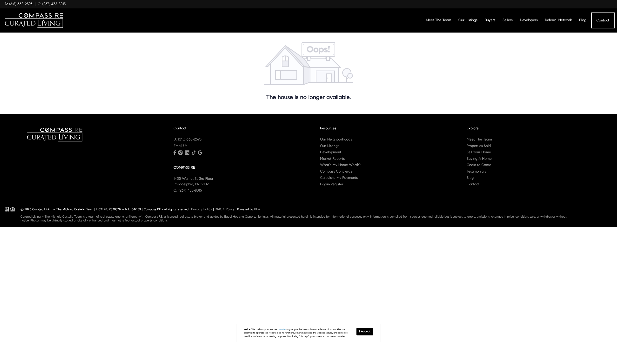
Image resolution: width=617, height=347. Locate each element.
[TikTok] (193, 153)
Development (330, 152)
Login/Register (331, 184)
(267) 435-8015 (190, 190)
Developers (529, 20)
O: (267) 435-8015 (52, 4)
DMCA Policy (225, 209)
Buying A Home (479, 159)
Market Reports (332, 159)
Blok (257, 209)
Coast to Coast (479, 165)
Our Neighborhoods (336, 139)
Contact (603, 20)
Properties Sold (479, 146)
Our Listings (468, 20)
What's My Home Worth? (340, 165)
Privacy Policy (201, 209)
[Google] (200, 153)
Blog (582, 20)
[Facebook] (175, 153)
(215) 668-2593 (189, 139)
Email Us (180, 146)
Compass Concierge (336, 171)
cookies (282, 329)
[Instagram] (180, 153)
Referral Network (558, 20)
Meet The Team (438, 20)
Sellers (508, 20)
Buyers (490, 20)
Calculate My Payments (339, 178)
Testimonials (476, 171)
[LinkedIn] (187, 153)
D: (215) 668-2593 (19, 4)
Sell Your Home (479, 152)
